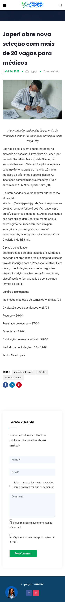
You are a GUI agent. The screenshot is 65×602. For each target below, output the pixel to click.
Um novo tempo (13, 377)
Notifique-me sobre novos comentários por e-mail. (31, 525)
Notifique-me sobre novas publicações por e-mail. (32, 539)
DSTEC (40, 584)
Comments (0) (51, 71)
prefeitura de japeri (23, 372)
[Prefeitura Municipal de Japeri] (32, 5)
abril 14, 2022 (12, 71)
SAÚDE (42, 372)
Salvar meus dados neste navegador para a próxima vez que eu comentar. (34, 484)
